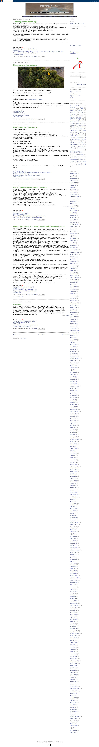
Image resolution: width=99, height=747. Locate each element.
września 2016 (73, 441)
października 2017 (74, 411)
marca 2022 (73, 291)
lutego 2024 (73, 243)
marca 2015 (73, 483)
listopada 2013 (73, 520)
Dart (82, 114)
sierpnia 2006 (73, 721)
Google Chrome (77, 128)
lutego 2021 (73, 321)
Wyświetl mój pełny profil (77, 23)
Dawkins (72, 115)
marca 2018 (73, 400)
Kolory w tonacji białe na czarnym (39, 12)
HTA (85, 132)
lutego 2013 (73, 540)
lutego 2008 (73, 679)
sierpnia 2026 (73, 173)
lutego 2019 (73, 376)
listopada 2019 (73, 356)
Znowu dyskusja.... (18, 116)
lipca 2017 (72, 418)
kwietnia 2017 (73, 425)
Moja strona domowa (75, 91)
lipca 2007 (72, 695)
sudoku (84, 156)
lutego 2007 (73, 707)
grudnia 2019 (73, 353)
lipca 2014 (72, 501)
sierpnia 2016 (73, 443)
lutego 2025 (73, 215)
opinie (84, 144)
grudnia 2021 (73, 298)
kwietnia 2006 (73, 730)
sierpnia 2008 (73, 665)
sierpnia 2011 (73, 582)
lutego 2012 (73, 568)
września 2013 (73, 524)
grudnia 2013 (73, 517)
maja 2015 (72, 478)
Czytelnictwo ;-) (17, 323)
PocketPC (80, 146)
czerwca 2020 (73, 340)
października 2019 (74, 358)
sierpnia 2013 (73, 527)
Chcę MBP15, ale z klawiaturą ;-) (25, 127)
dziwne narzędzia (75, 120)
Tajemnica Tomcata (18, 54)
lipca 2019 (72, 365)
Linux (84, 137)
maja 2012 (72, 561)
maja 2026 (72, 180)
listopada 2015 (73, 464)
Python (71, 156)
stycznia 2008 (73, 681)
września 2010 (73, 607)
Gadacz (55, 16)
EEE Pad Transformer (75, 121)
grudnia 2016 (73, 434)
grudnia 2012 (73, 545)
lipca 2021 (72, 309)
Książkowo (16, 50)
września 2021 (73, 305)
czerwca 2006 (73, 725)
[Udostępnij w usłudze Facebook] (42, 56)
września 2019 (73, 360)
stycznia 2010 (73, 626)
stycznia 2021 (73, 323)
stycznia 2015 (73, 487)
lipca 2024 (72, 231)
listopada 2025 (73, 194)
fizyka (77, 123)
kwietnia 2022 (73, 289)
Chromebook (73, 114)
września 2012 (73, 552)
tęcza (72, 161)
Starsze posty (65, 334)
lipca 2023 (72, 259)
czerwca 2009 (73, 642)
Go (85, 125)
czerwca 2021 (73, 312)
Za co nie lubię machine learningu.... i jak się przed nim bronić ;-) (29, 216)
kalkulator (82, 135)
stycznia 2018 (73, 404)
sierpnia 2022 (73, 282)
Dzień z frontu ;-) (17, 176)
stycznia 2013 (73, 543)
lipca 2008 (72, 667)
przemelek (49, 6)
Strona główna (41, 334)
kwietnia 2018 (73, 397)
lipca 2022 (72, 284)
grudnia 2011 (73, 573)
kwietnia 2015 (73, 480)
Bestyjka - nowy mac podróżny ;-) (21, 174)
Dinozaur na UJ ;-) (18, 112)
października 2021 (74, 303)
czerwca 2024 (73, 233)
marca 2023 (73, 268)
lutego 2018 (73, 402)
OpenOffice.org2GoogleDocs (38, 16)
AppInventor (72, 107)
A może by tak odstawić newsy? (25, 22)
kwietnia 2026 (73, 182)
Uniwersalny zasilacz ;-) (19, 171)
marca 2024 (73, 240)
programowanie (76, 152)
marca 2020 (73, 346)
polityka (72, 148)
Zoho (79, 164)
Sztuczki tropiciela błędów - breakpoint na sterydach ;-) (27, 175)
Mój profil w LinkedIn (75, 95)
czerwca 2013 (73, 531)
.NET (71, 105)
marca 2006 (73, 732)
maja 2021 (72, 314)
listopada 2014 (73, 492)
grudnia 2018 (73, 381)
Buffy (82, 112)
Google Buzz (83, 126)
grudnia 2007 (73, 684)
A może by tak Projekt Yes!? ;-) (21, 213)
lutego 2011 (73, 596)
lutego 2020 (73, 349)
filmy (73, 123)
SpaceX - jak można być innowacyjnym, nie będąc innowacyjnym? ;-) (39, 226)
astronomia (73, 109)
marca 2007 (73, 704)
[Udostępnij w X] (41, 56)
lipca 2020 (72, 337)
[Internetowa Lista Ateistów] (77, 58)
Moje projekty (26, 16)
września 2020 (73, 333)
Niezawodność (17, 292)
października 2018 (74, 386)
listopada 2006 (73, 714)
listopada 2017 (73, 409)
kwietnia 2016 (73, 453)
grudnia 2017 (73, 406)
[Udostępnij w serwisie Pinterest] (44, 56)
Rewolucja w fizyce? (18, 288)
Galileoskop (79, 125)
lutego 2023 (73, 270)
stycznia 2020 (73, 351)
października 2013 (74, 522)
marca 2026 (73, 185)
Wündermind (74, 163)
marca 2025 (73, 212)
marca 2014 (73, 510)
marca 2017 (73, 427)
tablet (81, 159)
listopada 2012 (73, 547)
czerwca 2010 (73, 614)
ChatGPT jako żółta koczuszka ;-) (21, 115)
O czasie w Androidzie (19, 212)
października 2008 (74, 661)
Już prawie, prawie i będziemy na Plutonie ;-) (24, 291)
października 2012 (74, 550)
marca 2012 (73, 566)
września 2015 (73, 469)
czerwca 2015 (73, 476)
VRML (77, 161)
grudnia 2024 (73, 219)
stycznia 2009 (73, 654)
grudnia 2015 (73, 462)
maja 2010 (72, 617)
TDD (85, 159)
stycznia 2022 (73, 296)
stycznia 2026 (73, 189)
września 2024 (73, 226)
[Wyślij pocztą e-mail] (38, 56)
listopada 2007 (73, 686)
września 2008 (73, 663)
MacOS (84, 139)
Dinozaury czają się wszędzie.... (25, 65)
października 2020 (74, 330)
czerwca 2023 (73, 261)
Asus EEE (80, 109)
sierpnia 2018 (73, 390)
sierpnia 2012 (73, 554)
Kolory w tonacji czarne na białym (59, 12)
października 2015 (74, 467)
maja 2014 (72, 506)
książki (72, 137)
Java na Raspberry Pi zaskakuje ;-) (22, 326)
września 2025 (73, 199)
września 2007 (73, 691)
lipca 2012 (72, 557)
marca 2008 (73, 677)
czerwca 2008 (73, 670)
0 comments (34, 56)
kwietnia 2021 (73, 316)
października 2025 (74, 196)
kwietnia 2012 (73, 564)
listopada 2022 (73, 275)
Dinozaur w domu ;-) (18, 111)
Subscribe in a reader (75, 45)
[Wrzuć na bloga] (39, 56)
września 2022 (73, 279)
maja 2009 (72, 644)
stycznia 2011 (73, 598)
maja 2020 (72, 342)
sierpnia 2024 (73, 229)
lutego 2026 (73, 187)
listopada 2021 (73, 300)
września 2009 (73, 635)
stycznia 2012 (73, 570)
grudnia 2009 (73, 628)
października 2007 (74, 688)
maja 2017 (72, 423)
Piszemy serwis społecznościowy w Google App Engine (27, 217)
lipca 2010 (72, 612)
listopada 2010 (73, 603)
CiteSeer (72, 98)
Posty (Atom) (23, 338)
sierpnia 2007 (73, 693)
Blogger (80, 110)
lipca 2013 (72, 529)
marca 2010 (73, 621)
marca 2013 (73, 538)
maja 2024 (72, 236)
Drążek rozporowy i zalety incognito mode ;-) (30, 187)
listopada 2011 (73, 575)
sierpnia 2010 (73, 610)
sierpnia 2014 (73, 499)
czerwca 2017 (73, 420)
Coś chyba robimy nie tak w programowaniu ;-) (25, 289)
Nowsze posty (17, 334)
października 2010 (74, 605)
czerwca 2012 (73, 559)
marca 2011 (73, 594)
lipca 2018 (72, 393)
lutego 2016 (73, 457)
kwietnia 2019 (73, 372)
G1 (82, 123)
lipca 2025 (72, 203)
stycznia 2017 (73, 432)
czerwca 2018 (73, 395)
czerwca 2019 (73, 367)
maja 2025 (72, 208)
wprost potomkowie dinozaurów (34, 99)
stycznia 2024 (73, 245)
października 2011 (74, 577)
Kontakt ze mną (72, 16)
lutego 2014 (73, 513)
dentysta (81, 115)
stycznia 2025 (73, 217)
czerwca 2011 (73, 587)
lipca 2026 (72, 176)
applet (81, 107)
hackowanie (78, 132)
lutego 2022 (73, 293)
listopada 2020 (73, 328)
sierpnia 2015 (73, 471)
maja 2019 (72, 370)
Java (79, 134)
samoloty (78, 156)
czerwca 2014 (73, 503)
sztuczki (75, 157)
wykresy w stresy (82, 163)
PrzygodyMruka (79, 154)
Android (78, 105)
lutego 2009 (73, 651)
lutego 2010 (73, 624)
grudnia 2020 (73, 326)
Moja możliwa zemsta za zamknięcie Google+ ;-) (25, 52)
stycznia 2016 (73, 460)
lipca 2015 (72, 473)
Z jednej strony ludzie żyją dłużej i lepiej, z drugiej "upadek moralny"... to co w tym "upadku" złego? (38, 51)
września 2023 (73, 254)
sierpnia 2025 (73, 201)
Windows (84, 161)
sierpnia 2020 (73, 335)
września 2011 (73, 580)
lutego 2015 (73, 485)
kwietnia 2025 (73, 210)
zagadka (73, 164)
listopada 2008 (73, 658)
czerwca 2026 (73, 178)
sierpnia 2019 (73, 363)
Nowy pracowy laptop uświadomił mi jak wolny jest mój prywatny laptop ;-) (32, 172)
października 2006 (74, 716)
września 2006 (73, 718)
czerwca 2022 (73, 286)
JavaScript (73, 135)
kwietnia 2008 (73, 674)
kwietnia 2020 (73, 344)
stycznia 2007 (73, 709)
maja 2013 (72, 534)
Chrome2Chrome (62, 16)
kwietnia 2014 (73, 508)
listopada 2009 (73, 631)
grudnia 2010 (73, 600)
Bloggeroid (49, 16)
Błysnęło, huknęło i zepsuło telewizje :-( (23, 287)
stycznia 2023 (73, 273)
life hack (79, 137)
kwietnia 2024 (73, 238)
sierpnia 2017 (73, 416)
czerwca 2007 (73, 697)
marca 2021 (73, 319)
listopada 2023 (73, 249)
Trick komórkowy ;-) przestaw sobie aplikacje (24, 49)
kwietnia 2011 (73, 591)
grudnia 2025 (73, 192)
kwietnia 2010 (73, 619)
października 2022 (74, 277)
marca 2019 (73, 374)
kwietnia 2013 (73, 536)
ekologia (84, 121)
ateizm (71, 110)
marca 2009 (73, 649)
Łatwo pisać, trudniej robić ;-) (20, 214)
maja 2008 (72, 672)
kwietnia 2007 (73, 702)
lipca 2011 (72, 584)
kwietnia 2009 (73, 647)
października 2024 (74, 224)
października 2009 (74, 633)
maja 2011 (72, 589)
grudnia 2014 (73, 490)
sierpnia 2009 (73, 637)
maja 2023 (72, 263)
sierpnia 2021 (73, 307)
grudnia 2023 (73, 247)
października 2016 (74, 439)
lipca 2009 (72, 640)
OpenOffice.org (74, 144)
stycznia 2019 (73, 379)
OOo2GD (81, 142)
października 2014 (74, 494)
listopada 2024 (73, 222)
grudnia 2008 (73, 656)
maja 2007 (72, 700)
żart (85, 164)
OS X (73, 146)
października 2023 (74, 252)
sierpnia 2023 (73, 256)
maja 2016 (72, 450)
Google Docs (74, 130)
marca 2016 (73, 455)
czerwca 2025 (73, 206)
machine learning (76, 139)
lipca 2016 (72, 446)
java (73, 134)
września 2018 (73, 388)
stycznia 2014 (73, 515)
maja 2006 (72, 728)
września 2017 (73, 413)
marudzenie (76, 141)
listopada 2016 (73, 437)
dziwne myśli (21, 296)
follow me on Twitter (81, 84)
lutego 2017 (73, 430)
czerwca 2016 (73, 448)
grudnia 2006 (73, 711)
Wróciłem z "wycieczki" (19, 114)
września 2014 (73, 497)
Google (74, 126)
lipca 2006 (72, 723)
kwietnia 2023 (73, 266)
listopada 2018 (73, 383)
